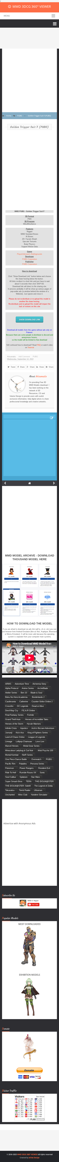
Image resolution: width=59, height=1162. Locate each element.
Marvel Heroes (12, 746)
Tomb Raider (24, 790)
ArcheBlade (42, 688)
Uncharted (10, 794)
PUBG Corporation (29, 259)
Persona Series (37, 764)
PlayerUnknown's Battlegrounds (29, 254)
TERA (28, 781)
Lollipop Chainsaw (24, 741)
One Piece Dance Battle (16, 759)
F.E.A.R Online (28, 710)
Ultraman (38, 790)
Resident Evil (44, 768)
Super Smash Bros (13, 781)
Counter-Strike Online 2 (42, 701)
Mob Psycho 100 (45, 750)
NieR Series (27, 755)
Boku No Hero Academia (16, 697)
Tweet (13, 367)
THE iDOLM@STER (44, 781)
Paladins (23, 764)
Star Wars (35, 777)
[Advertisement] (29, 78)
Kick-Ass (20, 732)
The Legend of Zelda (43, 786)
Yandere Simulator (39, 794)
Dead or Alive (38, 706)
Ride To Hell (10, 772)
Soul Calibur (10, 777)
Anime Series (28, 688)
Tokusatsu (9, 790)
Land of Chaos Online (15, 737)
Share (22, 367)
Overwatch (36, 759)
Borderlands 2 (38, 697)
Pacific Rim (10, 764)
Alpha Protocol (11, 688)
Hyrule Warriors (34, 724)
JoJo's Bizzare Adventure (42, 728)
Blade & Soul (36, 692)
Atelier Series (11, 692)
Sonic (42, 772)
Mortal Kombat (11, 755)
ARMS (8, 684)
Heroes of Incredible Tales (36, 719)
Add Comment (24, 357)
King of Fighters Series (38, 732)
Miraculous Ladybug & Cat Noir (19, 750)
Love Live (40, 741)
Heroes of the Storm (14, 724)
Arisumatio (41, 376)
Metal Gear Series (31, 746)
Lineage (8, 741)
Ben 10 (24, 692)
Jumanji (8, 732)
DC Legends (22, 706)
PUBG (35, 357)
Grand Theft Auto (12, 719)
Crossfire (9, 706)
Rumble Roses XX (27, 772)
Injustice (24, 728)
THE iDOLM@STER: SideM (18, 786)
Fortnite (30, 715)
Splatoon (23, 777)
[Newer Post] (5, 483)
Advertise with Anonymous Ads (19, 823)
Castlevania (10, 701)
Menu (7, 15)
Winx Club (22, 794)
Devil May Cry (11, 710)
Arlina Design (34, 1157)
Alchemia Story (39, 684)
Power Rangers (27, 768)
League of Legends (36, 737)
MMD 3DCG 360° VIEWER (31, 6)
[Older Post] (54, 483)
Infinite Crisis (11, 728)
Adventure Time (22, 684)
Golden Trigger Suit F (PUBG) (29, 127)
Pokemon (9, 768)
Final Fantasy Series (14, 715)
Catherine (23, 701)
